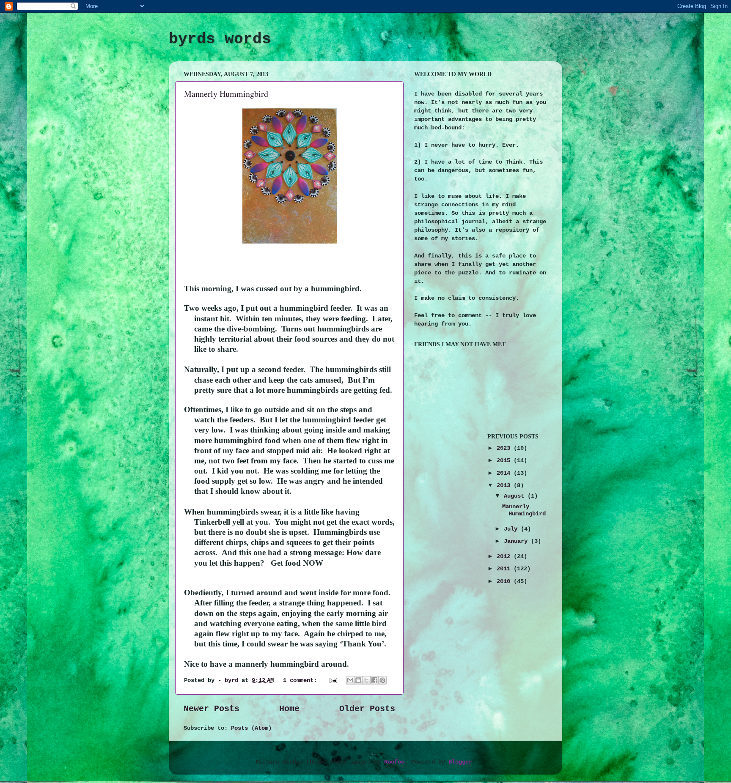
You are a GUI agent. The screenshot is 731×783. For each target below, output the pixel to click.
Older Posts (367, 709)
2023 (505, 448)
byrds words (220, 39)
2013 (505, 485)
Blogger (460, 761)
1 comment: (301, 680)
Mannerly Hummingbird (226, 93)
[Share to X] (366, 680)
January (517, 541)
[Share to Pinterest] (382, 680)
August (516, 496)
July (512, 529)
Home (289, 709)
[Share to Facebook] (374, 680)
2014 (505, 473)
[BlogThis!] (358, 680)
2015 (505, 460)
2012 (505, 556)
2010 (505, 581)
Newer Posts (211, 709)
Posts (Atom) (251, 728)
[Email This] (350, 680)
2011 (505, 568)
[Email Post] (334, 680)
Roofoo (394, 761)
